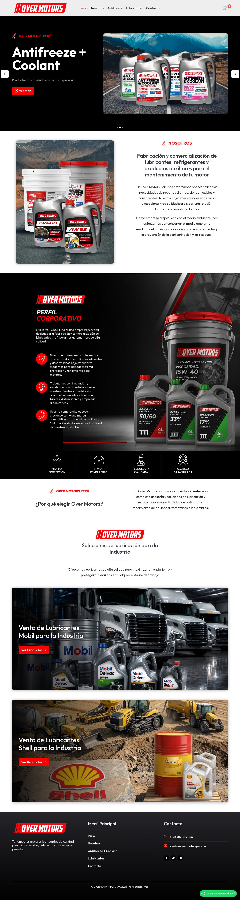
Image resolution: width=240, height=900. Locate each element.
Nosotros (97, 8)
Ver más (25, 95)
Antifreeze (114, 8)
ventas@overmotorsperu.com (189, 846)
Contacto (153, 8)
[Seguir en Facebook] (166, 858)
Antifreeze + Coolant (102, 851)
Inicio (84, 8)
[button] (117, 127)
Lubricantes (134, 8)
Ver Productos (31, 650)
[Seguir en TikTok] (173, 858)
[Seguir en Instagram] (180, 858)
